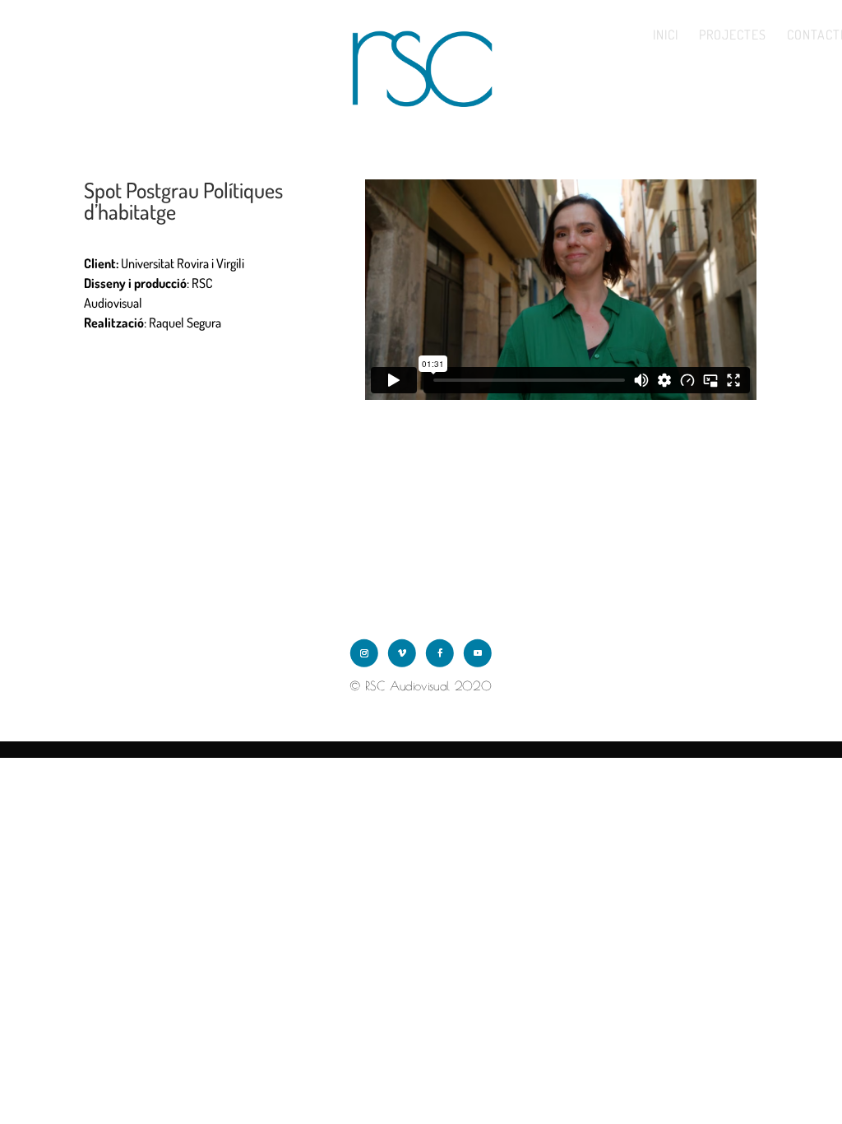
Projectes (732, 36)
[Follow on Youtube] (478, 653)
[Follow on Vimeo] (402, 653)
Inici (665, 36)
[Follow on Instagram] (364, 653)
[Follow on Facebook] (440, 653)
